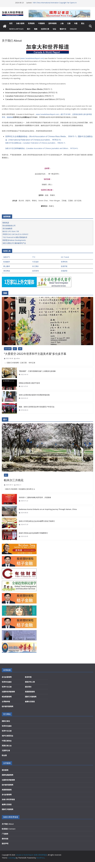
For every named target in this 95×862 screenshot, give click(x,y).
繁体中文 (63, 29)
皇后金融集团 (7, 228)
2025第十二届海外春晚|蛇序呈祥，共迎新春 (35, 497)
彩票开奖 (64, 266)
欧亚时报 (28, 677)
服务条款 (5, 838)
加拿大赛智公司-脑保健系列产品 (14, 243)
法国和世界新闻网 (8, 691)
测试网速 (6, 271)
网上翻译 (6, 266)
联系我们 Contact (8, 829)
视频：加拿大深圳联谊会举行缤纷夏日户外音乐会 (36, 407)
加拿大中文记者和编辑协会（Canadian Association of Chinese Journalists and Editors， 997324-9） (42, 148)
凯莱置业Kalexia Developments (14, 240)
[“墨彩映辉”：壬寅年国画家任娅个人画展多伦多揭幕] (9, 373)
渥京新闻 (5, 770)
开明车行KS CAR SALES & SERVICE (15, 234)
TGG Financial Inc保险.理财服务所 (15, 237)
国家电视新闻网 (7, 775)
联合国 (4, 755)
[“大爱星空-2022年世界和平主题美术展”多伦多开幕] (47, 321)
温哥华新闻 (52, 23)
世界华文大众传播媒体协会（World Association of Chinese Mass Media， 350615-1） (41, 136)
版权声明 (5, 843)
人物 (61, 23)
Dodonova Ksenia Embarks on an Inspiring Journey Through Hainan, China (48, 509)
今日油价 (35, 262)
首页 (11, 23)
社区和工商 (45, 29)
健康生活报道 (30, 701)
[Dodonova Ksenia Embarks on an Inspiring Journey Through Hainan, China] (9, 511)
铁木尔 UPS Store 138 (11, 231)
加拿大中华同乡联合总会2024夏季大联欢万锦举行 (37, 521)
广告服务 (5, 834)
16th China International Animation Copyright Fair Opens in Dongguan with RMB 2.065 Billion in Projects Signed (55, 4)
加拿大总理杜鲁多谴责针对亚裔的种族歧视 (34, 395)
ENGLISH (73, 29)
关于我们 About (8, 824)
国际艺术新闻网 (30, 696)
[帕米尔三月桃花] (47, 447)
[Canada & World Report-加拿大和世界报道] (4, 26)
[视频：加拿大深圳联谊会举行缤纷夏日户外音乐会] (9, 408)
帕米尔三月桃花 (13, 480)
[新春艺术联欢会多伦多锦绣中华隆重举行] (9, 535)
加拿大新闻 (20, 23)
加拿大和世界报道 (8, 799)
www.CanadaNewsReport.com (32, 58)
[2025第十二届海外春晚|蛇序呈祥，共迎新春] (9, 499)
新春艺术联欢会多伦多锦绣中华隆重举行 (33, 533)
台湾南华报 (6, 701)
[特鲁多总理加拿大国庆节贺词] (9, 384)
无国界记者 (6, 750)
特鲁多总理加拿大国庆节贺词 (29, 383)
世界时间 (64, 262)
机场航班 (6, 262)
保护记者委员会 (7, 736)
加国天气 (6, 257)
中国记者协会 (7, 741)
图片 (28, 29)
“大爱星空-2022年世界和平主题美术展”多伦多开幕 (35, 354)
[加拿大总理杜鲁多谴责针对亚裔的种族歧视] (9, 396)
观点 (82, 23)
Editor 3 (18, 485)
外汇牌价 (35, 266)
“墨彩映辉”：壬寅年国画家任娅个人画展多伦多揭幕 (37, 371)
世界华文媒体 (7, 682)
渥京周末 (28, 687)
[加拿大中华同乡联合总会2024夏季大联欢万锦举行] (9, 523)
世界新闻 (31, 23)
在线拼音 (64, 271)
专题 (75, 23)
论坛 (54, 29)
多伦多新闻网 (7, 677)
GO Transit (65, 257)
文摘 (68, 23)
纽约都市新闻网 (7, 706)
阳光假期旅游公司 (9, 225)
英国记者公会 (7, 745)
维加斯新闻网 (7, 696)
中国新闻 (41, 23)
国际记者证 (6, 721)
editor (18, 358)
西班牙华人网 (30, 682)
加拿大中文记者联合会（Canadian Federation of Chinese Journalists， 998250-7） (35, 143)
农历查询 (35, 271)
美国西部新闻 (30, 691)
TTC (33, 257)
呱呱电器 (6, 223)
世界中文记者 (7, 687)
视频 (35, 29)
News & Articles (16, 29)
